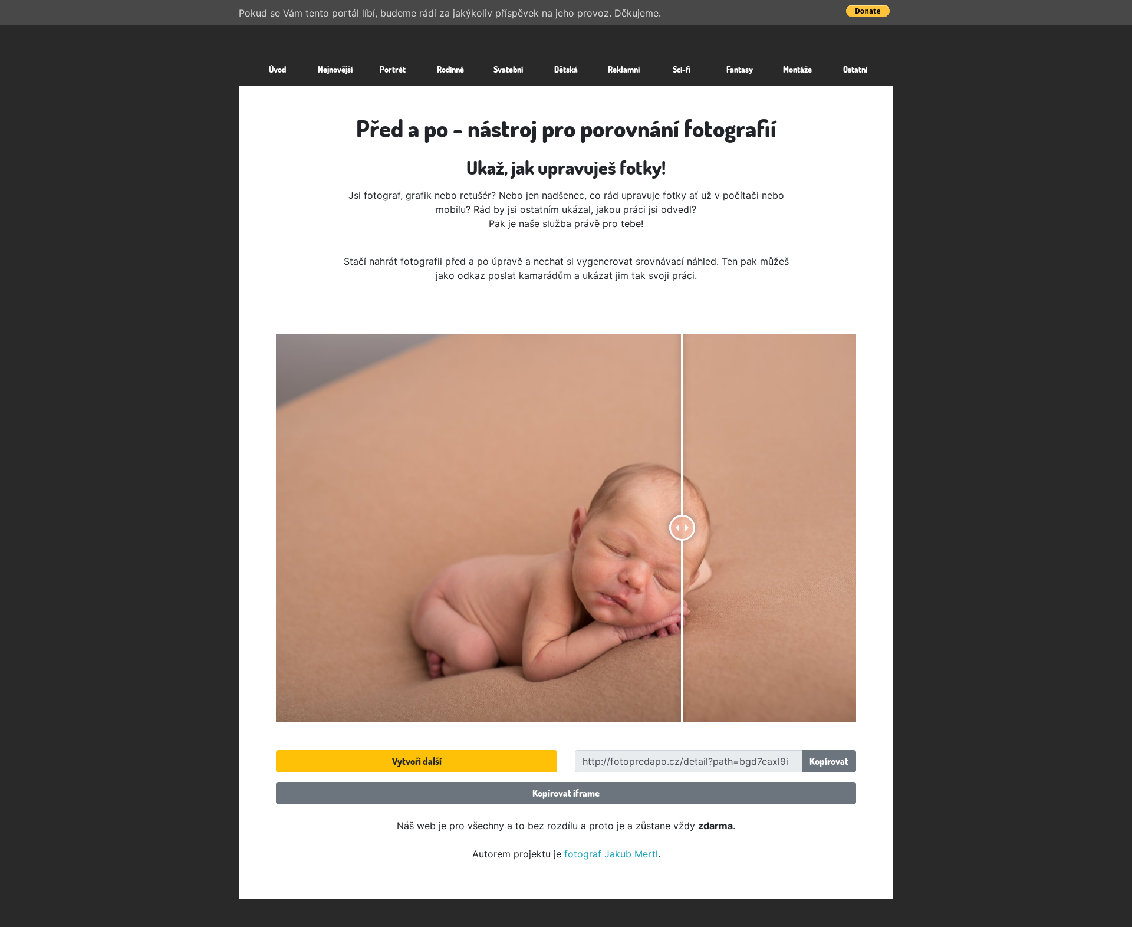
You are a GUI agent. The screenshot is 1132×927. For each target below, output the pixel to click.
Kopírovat (828, 761)
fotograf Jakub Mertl (611, 854)
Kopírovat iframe (566, 793)
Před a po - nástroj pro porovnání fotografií (566, 128)
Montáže (797, 69)
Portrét (393, 69)
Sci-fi (681, 69)
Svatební (508, 69)
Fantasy (739, 69)
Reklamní (624, 69)
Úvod (277, 69)
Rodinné (450, 69)
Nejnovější (335, 69)
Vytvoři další (417, 761)
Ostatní (855, 69)
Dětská (566, 69)
